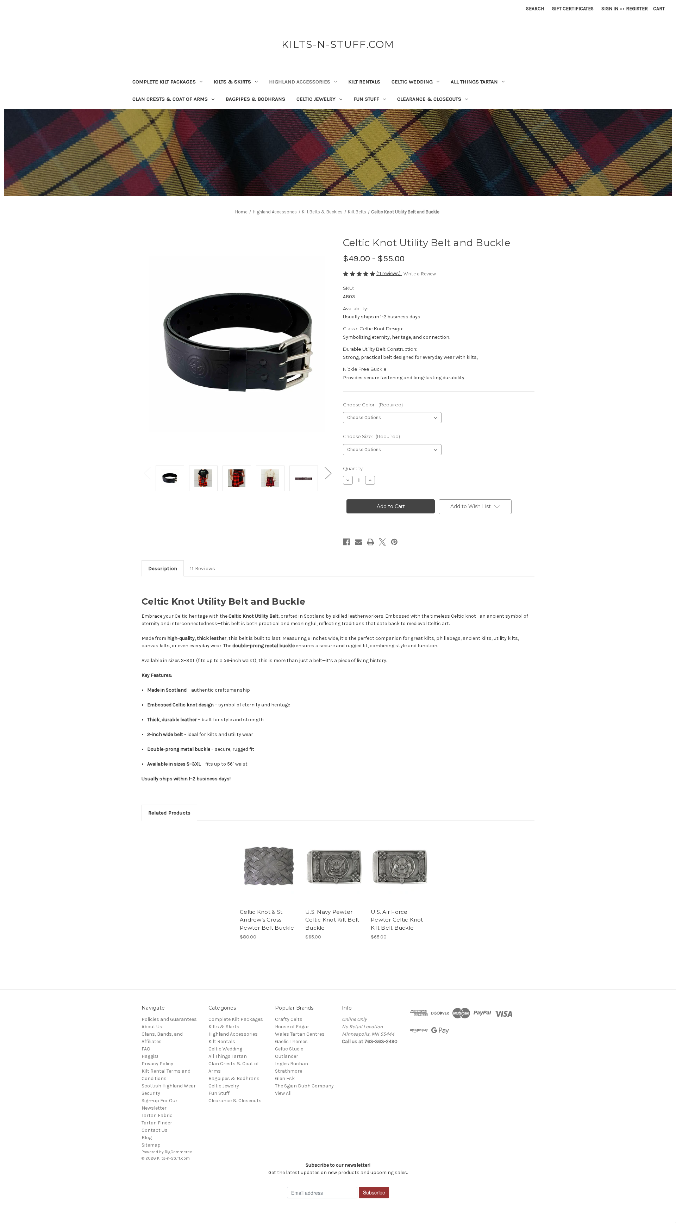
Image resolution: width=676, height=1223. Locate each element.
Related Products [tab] (169, 813)
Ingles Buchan (291, 1064)
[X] (382, 542)
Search (535, 9)
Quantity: (353, 468)
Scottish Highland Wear (169, 1086)
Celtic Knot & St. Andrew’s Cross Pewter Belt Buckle (267, 920)
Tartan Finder (157, 1123)
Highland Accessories (299, 82)
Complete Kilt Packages (164, 82)
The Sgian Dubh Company (304, 1086)
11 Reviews (202, 568)
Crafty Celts (288, 1019)
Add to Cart (400, 872)
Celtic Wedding (412, 82)
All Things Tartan (474, 82)
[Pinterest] (394, 542)
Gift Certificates (573, 9)
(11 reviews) (389, 273)
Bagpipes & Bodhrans (255, 99)
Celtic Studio (289, 1049)
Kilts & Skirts (232, 82)
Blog (147, 1138)
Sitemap (151, 1145)
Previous (147, 473)
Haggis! (150, 1056)
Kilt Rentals (364, 82)
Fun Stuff (366, 99)
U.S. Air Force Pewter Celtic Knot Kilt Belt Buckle (397, 920)
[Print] (370, 542)
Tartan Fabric (157, 1115)
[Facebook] (346, 542)
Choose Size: (371, 436)
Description (162, 568)
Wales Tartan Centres (300, 1034)
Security (151, 1093)
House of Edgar (292, 1027)
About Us (152, 1027)
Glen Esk (285, 1078)
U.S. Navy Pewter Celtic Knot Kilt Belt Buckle (332, 920)
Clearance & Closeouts (429, 99)
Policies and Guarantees (169, 1019)
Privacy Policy (157, 1064)
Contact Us (155, 1130)
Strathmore (288, 1071)
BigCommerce (178, 1151)
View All (283, 1093)
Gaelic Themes (291, 1041)
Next (328, 473)
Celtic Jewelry (316, 99)
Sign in (609, 9)
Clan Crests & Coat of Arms (170, 99)
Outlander (286, 1056)
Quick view (267, 860)
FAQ (146, 1049)
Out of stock (269, 872)
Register (637, 9)
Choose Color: (373, 404)
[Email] (358, 542)
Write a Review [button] (419, 274)
